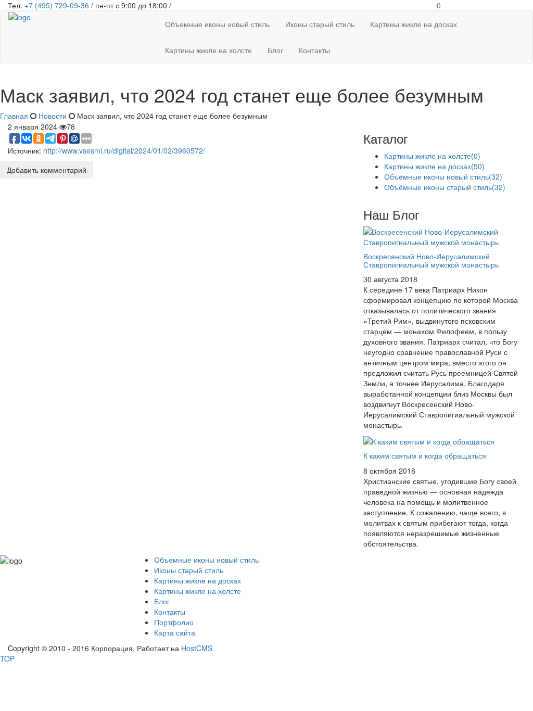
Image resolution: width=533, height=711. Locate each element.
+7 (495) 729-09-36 (56, 5)
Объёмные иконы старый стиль (444, 187)
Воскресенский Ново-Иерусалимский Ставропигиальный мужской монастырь (431, 260)
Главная (14, 115)
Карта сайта (174, 632)
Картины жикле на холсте (432, 155)
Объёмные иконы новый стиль (443, 176)
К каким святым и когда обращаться (424, 455)
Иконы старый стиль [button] (319, 24)
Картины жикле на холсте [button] (208, 50)
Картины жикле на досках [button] (413, 24)
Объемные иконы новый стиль (206, 559)
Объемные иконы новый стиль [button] (217, 24)
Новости (53, 115)
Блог (162, 601)
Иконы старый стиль (188, 570)
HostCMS (196, 648)
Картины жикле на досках (434, 166)
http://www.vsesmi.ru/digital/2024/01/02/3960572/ (124, 150)
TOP (7, 658)
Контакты (169, 611)
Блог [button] (275, 50)
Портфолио (174, 622)
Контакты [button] (314, 50)
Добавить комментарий (46, 169)
